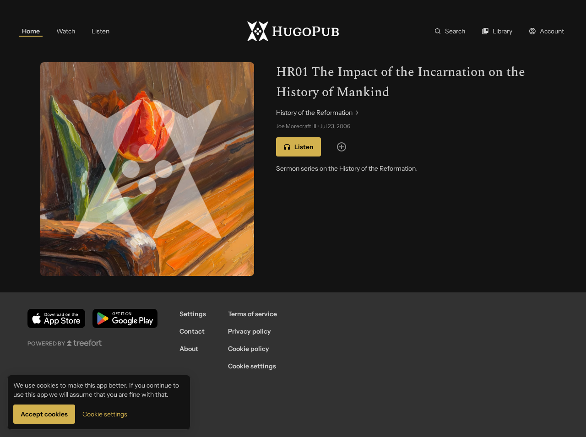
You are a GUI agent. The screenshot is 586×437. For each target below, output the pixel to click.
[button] (298, 146)
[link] (31, 31)
